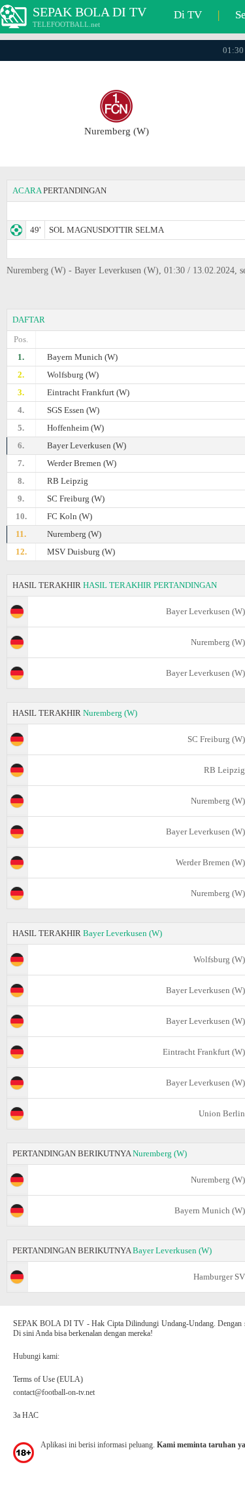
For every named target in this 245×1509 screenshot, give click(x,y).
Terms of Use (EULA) (48, 1379)
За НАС (26, 1415)
